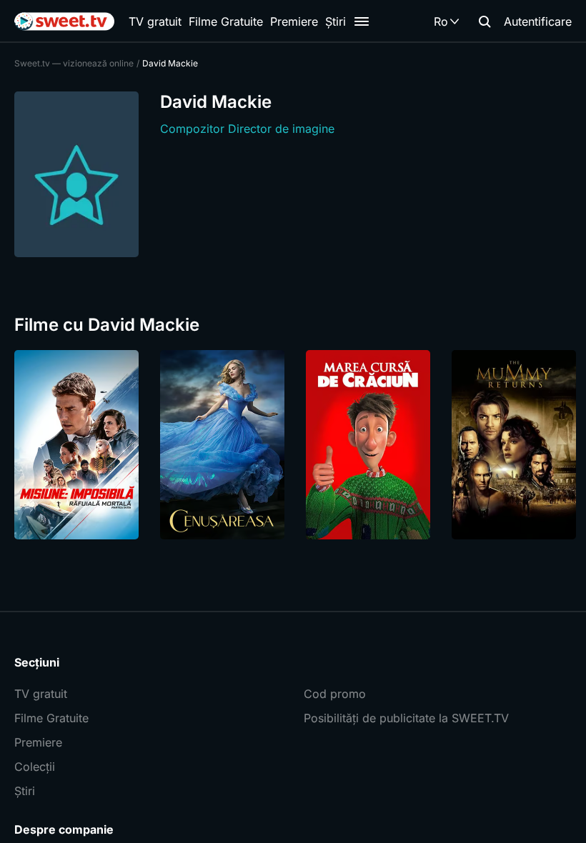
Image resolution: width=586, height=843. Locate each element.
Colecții (34, 766)
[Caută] (484, 21)
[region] (293, 444)
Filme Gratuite (226, 21)
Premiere (294, 21)
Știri (335, 21)
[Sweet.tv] (64, 21)
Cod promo (335, 694)
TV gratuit (155, 21)
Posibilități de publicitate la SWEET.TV (406, 718)
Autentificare (538, 21)
